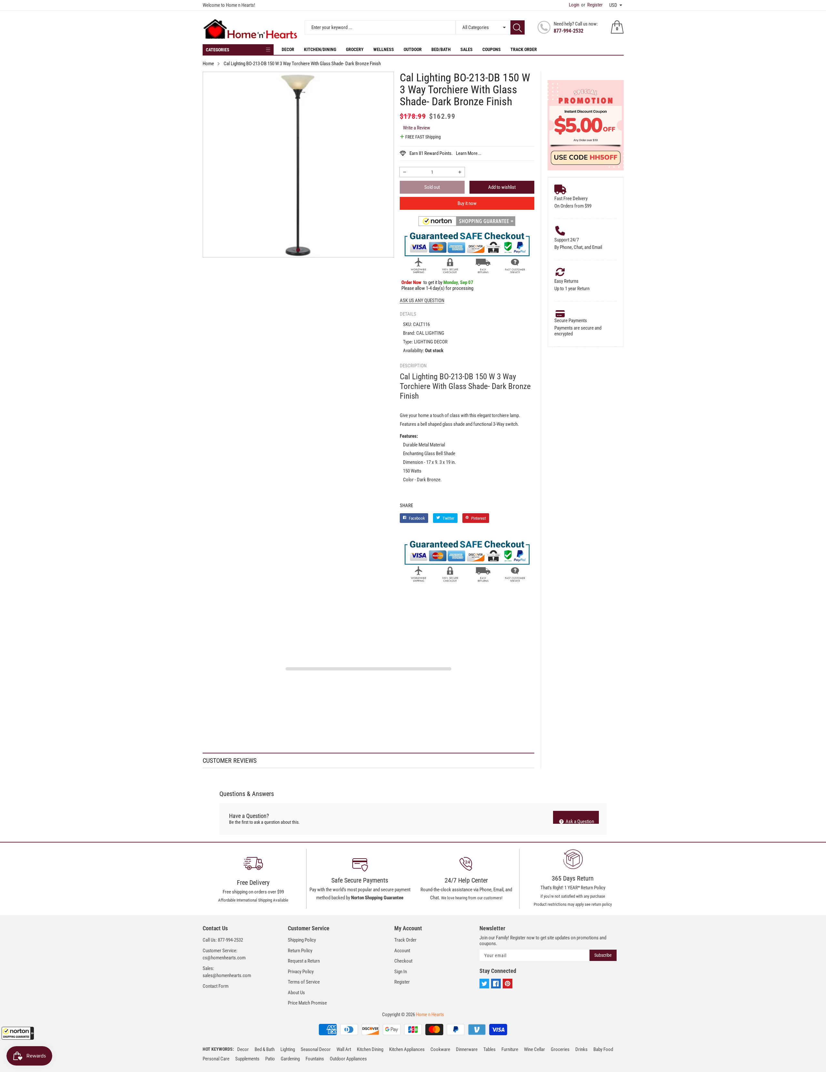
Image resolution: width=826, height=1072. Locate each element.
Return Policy (300, 951)
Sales (466, 49)
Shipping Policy (302, 940)
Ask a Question (579, 821)
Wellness (383, 49)
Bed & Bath (265, 1049)
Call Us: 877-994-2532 (223, 940)
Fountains (315, 1059)
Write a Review (416, 128)
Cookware (440, 1049)
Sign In (400, 972)
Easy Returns (566, 281)
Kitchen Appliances (407, 1049)
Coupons (491, 49)
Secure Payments (570, 320)
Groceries (560, 1049)
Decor (288, 49)
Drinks (581, 1049)
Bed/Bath (441, 49)
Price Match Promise (307, 1003)
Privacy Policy (301, 972)
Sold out (432, 187)
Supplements (247, 1059)
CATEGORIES (217, 49)
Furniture (509, 1049)
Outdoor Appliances (348, 1059)
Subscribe (603, 955)
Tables (489, 1049)
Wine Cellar (534, 1049)
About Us (296, 992)
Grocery (355, 49)
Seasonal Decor (316, 1049)
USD (613, 5)
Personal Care (216, 1059)
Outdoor (413, 49)
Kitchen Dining (370, 1049)
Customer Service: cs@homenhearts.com (224, 954)
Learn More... (468, 153)
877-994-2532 (568, 31)
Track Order (523, 49)
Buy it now (467, 203)
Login (574, 5)
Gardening (290, 1059)
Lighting (287, 1049)
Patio (270, 1059)
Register (592, 5)
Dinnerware (467, 1049)
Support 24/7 (566, 240)
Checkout (403, 961)
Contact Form (215, 986)
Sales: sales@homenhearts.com (227, 972)
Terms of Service (304, 982)
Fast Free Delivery (571, 198)
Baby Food (603, 1049)
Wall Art (344, 1049)
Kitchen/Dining (320, 49)
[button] (18, 1033)
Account (402, 951)
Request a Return (304, 961)
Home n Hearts (430, 1014)
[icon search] (517, 27)
